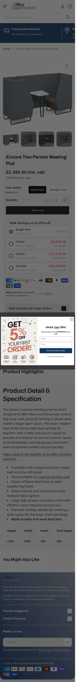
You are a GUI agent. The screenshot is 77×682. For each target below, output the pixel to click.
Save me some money (56, 350)
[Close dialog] (71, 319)
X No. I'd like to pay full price (56, 356)
